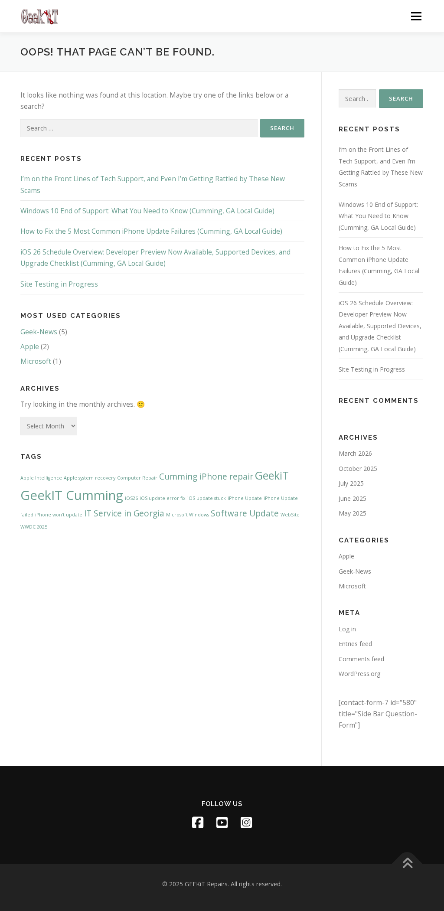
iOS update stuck (206, 498)
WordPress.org (359, 673)
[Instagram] (246, 822)
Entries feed (355, 644)
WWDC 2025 (33, 527)
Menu (416, 16)
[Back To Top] (407, 864)
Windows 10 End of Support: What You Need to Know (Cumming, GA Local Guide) (147, 211)
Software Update (245, 513)
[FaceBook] (197, 822)
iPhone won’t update (58, 515)
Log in (347, 629)
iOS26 (131, 498)
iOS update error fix (163, 498)
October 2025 (358, 468)
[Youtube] (222, 822)
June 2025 (352, 498)
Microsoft (35, 361)
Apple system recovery (89, 478)
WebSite (290, 515)
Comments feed (361, 659)
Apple (29, 346)
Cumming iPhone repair (206, 476)
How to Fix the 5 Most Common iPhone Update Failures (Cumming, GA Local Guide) (151, 231)
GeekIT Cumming (71, 495)
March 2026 (355, 453)
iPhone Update (245, 498)
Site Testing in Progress (59, 284)
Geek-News (38, 331)
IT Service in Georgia (124, 513)
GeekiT (272, 475)
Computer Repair (137, 478)
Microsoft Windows (187, 515)
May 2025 (352, 513)
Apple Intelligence (41, 478)
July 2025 (351, 483)
